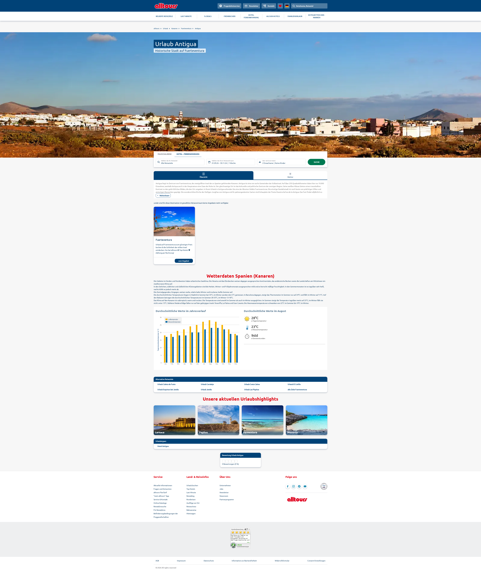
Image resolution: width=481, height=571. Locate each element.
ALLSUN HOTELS (273, 16)
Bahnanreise (191, 510)
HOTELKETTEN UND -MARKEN (316, 16)
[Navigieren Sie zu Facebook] (287, 486)
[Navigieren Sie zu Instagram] (293, 486)
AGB (157, 560)
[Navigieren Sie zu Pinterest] (299, 486)
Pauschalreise (164, 154)
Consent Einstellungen (316, 560)
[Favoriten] (280, 6)
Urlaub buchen (192, 485)
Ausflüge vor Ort (193, 503)
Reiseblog (190, 496)
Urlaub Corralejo (207, 384)
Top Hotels (191, 489)
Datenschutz (209, 560)
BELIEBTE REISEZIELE (164, 16)
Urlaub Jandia (206, 389)
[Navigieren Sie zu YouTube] (305, 486)
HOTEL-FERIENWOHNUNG (251, 16)
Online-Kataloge (160, 503)
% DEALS (208, 16)
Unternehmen (225, 485)
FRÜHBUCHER (229, 16)
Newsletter (224, 492)
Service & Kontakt (161, 499)
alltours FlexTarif (160, 492)
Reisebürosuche (160, 506)
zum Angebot (183, 261)
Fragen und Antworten (162, 489)
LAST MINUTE (186, 16)
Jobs (221, 489)
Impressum (181, 560)
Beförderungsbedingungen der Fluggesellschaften (166, 515)
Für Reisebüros (159, 510)
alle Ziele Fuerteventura (297, 389)
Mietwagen (191, 513)
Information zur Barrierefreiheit (244, 560)
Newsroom (224, 496)
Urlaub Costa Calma (252, 384)
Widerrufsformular (282, 560)
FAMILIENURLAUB (295, 16)
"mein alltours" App (161, 496)
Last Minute (191, 492)
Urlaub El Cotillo (294, 384)
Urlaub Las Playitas (251, 389)
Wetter (290, 177)
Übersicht (203, 177)
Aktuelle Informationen (163, 485)
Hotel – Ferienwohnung (187, 154)
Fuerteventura (164, 239)
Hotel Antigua (163, 446)
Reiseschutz (191, 506)
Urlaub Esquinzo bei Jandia (168, 389)
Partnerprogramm (227, 499)
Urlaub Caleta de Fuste (166, 384)
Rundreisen (191, 499)
